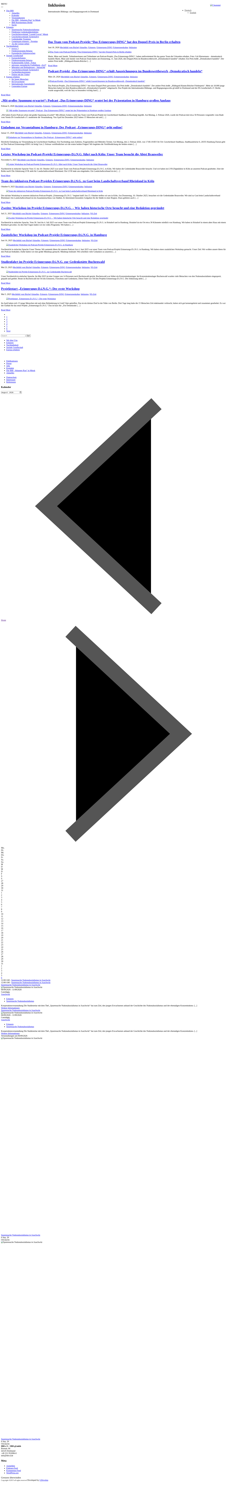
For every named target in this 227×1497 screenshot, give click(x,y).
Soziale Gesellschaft (14, 55)
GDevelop (44, 1480)
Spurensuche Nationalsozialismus (25, 29)
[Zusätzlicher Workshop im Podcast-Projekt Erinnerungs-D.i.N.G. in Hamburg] (39, 245)
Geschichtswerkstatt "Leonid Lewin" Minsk (30, 34)
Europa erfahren (13, 77)
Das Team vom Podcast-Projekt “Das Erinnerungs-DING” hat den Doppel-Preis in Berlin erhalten (114, 42)
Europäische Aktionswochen (23, 53)
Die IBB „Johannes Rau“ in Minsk (26, 20)
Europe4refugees (19, 58)
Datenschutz (11, 377)
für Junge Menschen (20, 79)
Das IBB (10, 11)
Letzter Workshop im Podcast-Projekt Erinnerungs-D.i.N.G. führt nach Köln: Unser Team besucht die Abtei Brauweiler (82, 154)
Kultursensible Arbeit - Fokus (24, 63)
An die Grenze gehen (20, 44)
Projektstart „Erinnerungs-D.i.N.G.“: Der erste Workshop (40, 288)
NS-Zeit (93, 213)
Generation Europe (19, 86)
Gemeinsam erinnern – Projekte (25, 41)
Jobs (8, 366)
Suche (14, 25)
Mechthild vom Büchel (69, 47)
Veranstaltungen (18, 18)
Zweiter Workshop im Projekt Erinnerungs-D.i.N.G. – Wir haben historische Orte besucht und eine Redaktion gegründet (82, 208)
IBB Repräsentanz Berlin (22, 22)
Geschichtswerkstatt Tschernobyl (25, 37)
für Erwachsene (18, 81)
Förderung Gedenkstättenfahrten (25, 32)
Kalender (15, 15)
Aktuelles (15, 13)
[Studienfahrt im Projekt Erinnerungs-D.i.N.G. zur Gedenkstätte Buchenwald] (39, 272)
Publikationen (12, 361)
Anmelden (10, 1466)
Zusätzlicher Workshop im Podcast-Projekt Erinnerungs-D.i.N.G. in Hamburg (54, 235)
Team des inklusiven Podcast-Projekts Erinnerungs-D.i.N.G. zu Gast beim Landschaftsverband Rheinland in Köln (77, 181)
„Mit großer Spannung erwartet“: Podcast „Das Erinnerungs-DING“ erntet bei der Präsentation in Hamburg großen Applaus (86, 100)
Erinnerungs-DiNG (105, 47)
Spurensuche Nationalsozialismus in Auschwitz (30, 980)
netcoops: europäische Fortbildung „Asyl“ (29, 65)
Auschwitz (5, 994)
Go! (28, 336)
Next (8, 331)
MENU (4, 4)
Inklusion (133, 47)
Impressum (10, 380)
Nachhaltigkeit (12, 46)
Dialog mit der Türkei (21, 74)
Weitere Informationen (10, 1008)
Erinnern (10, 27)
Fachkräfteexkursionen (21, 72)
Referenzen (11, 382)
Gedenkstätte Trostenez (21, 39)
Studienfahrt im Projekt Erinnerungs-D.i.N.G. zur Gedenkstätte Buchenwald (53, 261)
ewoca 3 (15, 48)
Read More (52, 65)
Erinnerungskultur (120, 47)
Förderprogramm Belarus (22, 51)
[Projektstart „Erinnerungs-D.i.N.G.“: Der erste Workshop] (31, 299)
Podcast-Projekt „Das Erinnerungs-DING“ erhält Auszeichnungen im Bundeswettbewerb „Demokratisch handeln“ (125, 71)
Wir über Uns (11, 340)
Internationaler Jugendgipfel (23, 84)
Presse (9, 363)
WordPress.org (12, 1473)
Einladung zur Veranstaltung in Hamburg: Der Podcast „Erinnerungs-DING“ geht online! (61, 127)
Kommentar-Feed (13, 1470)
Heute (3, 620)
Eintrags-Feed (12, 1468)
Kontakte (10, 368)
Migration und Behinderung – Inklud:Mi (28, 67)
